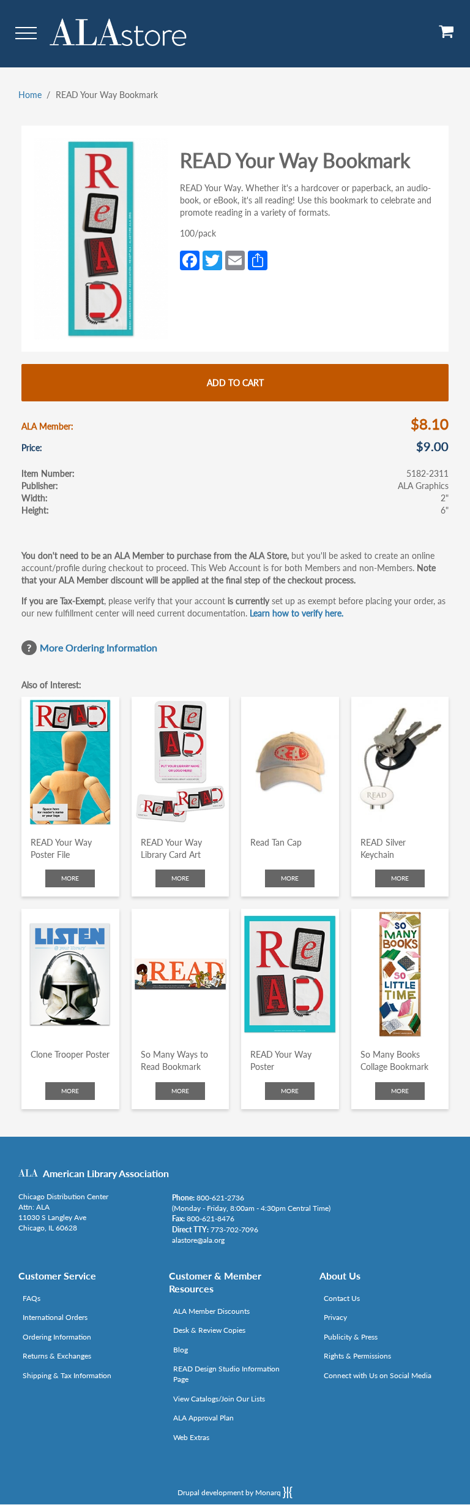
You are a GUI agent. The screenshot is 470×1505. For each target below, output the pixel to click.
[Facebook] (190, 259)
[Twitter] (212, 259)
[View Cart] (447, 36)
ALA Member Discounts (211, 1311)
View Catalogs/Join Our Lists (219, 1398)
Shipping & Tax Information (67, 1375)
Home (30, 94)
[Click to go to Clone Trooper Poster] (70, 974)
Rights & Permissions (357, 1355)
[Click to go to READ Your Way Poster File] (70, 762)
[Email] (235, 259)
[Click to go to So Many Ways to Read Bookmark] (180, 974)
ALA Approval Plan (203, 1417)
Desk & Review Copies (209, 1330)
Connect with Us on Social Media (377, 1375)
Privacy (335, 1317)
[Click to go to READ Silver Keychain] (400, 762)
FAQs (31, 1298)
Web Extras (191, 1437)
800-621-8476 (210, 1218)
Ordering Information (57, 1336)
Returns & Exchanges (57, 1355)
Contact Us (342, 1298)
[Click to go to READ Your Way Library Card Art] (180, 762)
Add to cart (235, 382)
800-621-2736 (220, 1197)
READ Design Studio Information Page (226, 1374)
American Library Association (106, 1173)
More (70, 878)
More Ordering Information (98, 647)
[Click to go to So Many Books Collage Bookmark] (400, 974)
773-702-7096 (234, 1229)
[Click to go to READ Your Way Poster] (290, 974)
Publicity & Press (351, 1336)
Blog (180, 1349)
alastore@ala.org (198, 1240)
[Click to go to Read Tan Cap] (290, 762)
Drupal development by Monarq (230, 1492)
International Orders (55, 1317)
